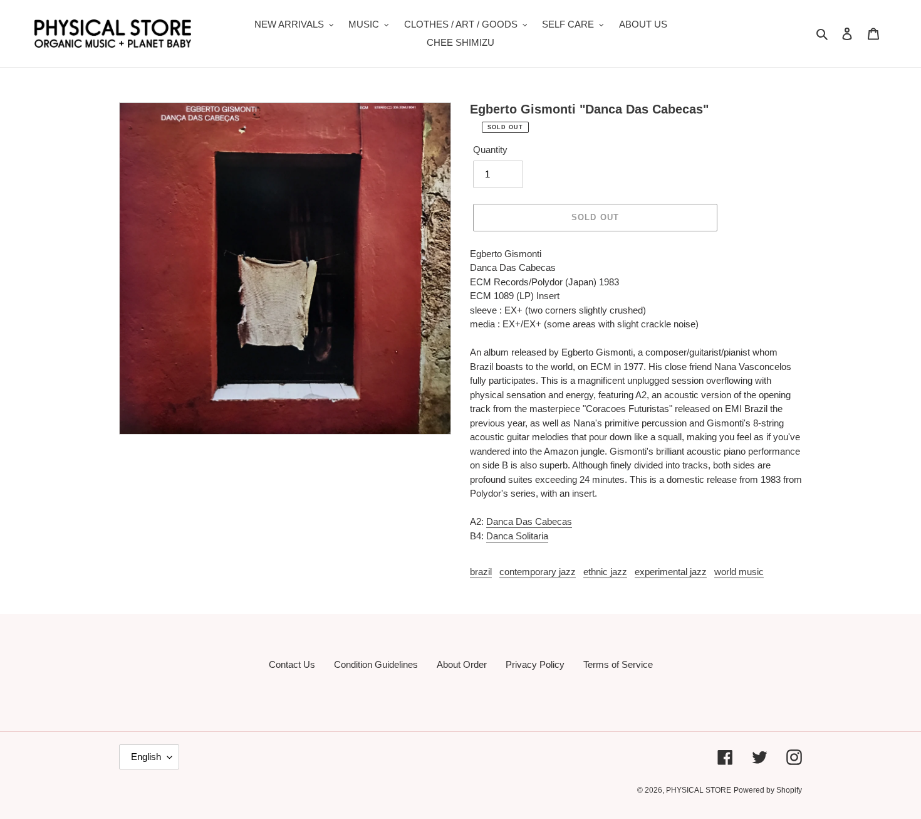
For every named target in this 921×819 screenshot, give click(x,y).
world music (739, 571)
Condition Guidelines (376, 664)
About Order (462, 664)
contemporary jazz (537, 571)
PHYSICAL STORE (698, 790)
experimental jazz (671, 571)
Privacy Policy (535, 664)
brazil (481, 571)
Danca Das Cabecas (529, 521)
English (146, 756)
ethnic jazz (605, 571)
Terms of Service (618, 664)
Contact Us (292, 664)
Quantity (490, 149)
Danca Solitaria (517, 536)
